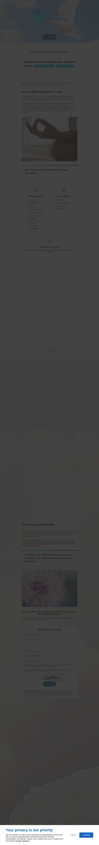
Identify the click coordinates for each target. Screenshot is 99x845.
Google (18, 841)
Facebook (25, 841)
